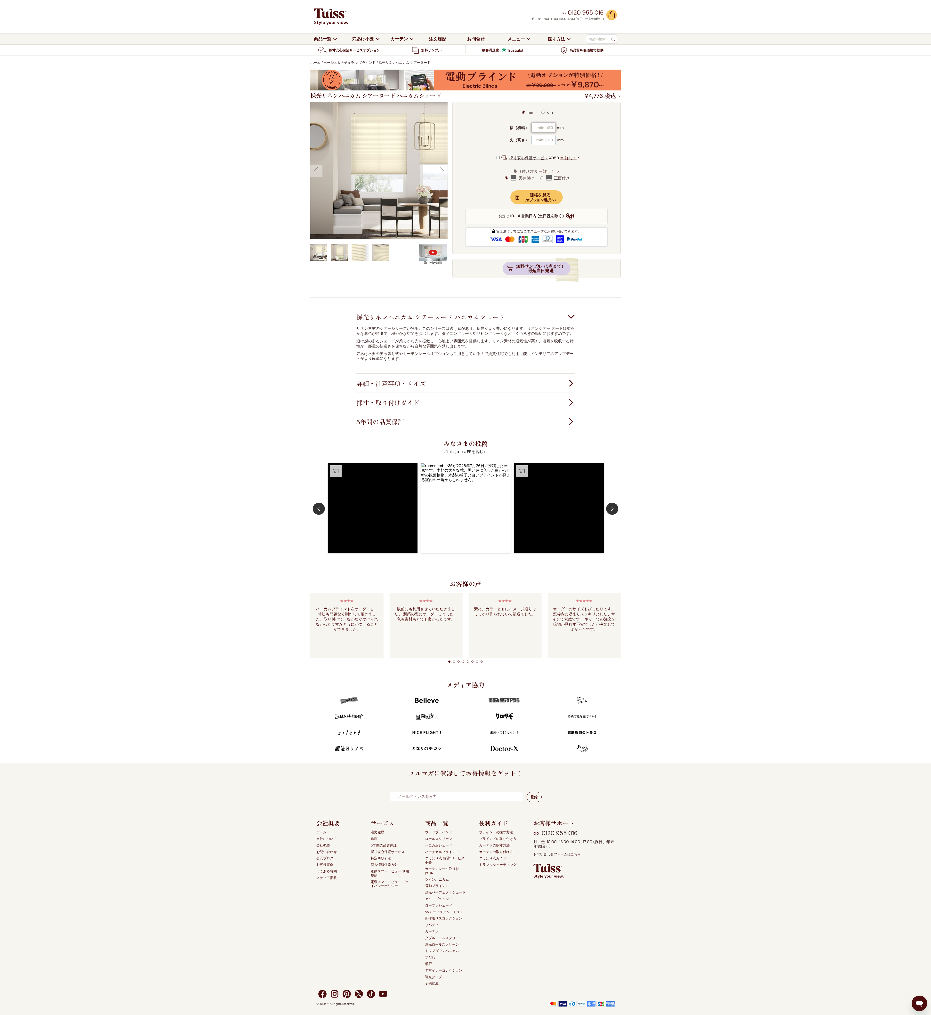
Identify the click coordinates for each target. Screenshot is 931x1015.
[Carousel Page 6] (472, 662)
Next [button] (441, 171)
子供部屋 (432, 983)
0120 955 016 (560, 833)
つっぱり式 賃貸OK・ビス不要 (445, 860)
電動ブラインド (437, 886)
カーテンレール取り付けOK (442, 871)
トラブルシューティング (497, 865)
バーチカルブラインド (442, 852)
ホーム (315, 62)
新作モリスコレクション (443, 918)
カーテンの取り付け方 (496, 852)
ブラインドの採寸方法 (496, 832)
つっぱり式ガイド (492, 858)
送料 (374, 839)
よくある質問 (326, 871)
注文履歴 (377, 832)
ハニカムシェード (438, 845)
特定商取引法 (381, 858)
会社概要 (323, 845)
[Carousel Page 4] (463, 662)
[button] (372, 508)
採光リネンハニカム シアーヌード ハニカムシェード (430, 317)
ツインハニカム (437, 880)
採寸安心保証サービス (388, 852)
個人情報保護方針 (384, 865)
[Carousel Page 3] (458, 662)
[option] (379, 170)
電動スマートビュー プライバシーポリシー (390, 884)
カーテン (432, 931)
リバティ (432, 925)
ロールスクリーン (438, 839)
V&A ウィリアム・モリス (444, 912)
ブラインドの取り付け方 (497, 839)
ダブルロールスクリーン (443, 938)
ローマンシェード (438, 905)
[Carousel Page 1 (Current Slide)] (449, 662)
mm (530, 112)
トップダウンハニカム (442, 951)
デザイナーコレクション (443, 970)
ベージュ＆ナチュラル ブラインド (350, 62)
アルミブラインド (438, 899)
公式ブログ (324, 858)
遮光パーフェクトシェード (445, 892)
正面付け (561, 178)
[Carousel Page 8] (482, 662)
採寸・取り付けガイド (387, 403)
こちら (576, 854)
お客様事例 (324, 865)
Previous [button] (316, 171)
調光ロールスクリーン (442, 944)
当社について (326, 839)
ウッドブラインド (438, 832)
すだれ (430, 957)
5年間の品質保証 (380, 422)
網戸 (428, 964)
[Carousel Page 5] (468, 662)
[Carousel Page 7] (477, 662)
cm (549, 112)
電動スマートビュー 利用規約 (390, 873)
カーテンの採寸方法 (494, 845)
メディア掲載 (326, 878)
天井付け (526, 178)
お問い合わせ (326, 852)
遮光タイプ (433, 977)
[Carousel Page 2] (454, 662)
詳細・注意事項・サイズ (391, 384)
